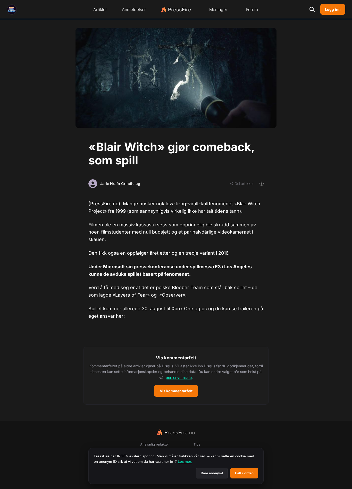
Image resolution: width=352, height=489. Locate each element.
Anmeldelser (134, 9)
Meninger (218, 9)
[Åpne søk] (312, 9)
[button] (176, 376)
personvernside (179, 377)
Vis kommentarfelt (176, 391)
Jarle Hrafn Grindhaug (120, 183)
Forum (252, 9)
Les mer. (185, 461)
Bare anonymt (212, 473)
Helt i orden (244, 473)
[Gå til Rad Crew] (12, 9)
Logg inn (333, 9)
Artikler (100, 9)
